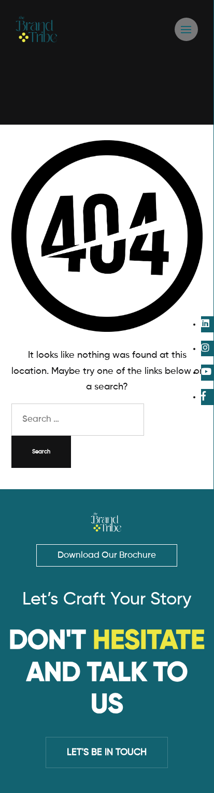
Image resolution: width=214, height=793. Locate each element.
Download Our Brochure (107, 555)
